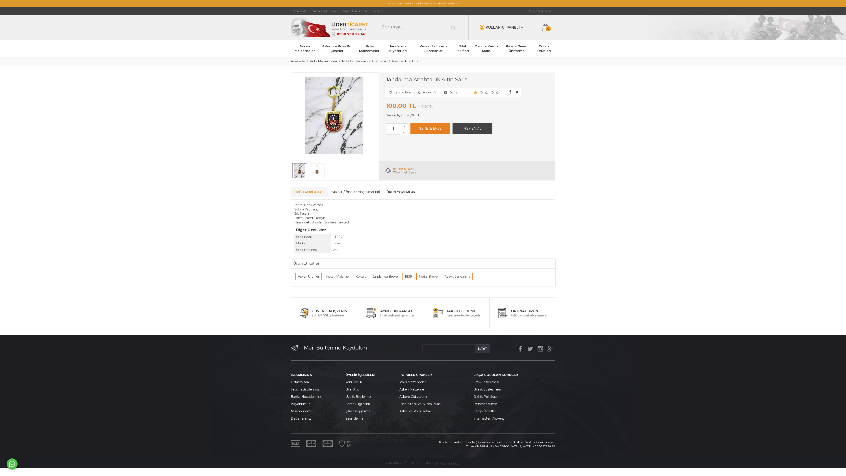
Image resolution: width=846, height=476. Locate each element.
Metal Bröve (428, 277)
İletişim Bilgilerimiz (305, 389)
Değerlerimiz (301, 418)
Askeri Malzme (337, 277)
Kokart (361, 277)
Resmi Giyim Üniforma (516, 48)
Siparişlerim (354, 418)
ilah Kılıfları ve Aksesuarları (421, 404)
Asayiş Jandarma (457, 277)
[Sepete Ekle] (430, 128)
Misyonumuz (301, 411)
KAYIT (482, 348)
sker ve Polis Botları (417, 411)
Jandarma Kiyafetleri (398, 48)
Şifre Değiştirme (358, 411)
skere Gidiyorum (414, 397)
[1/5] (476, 92)
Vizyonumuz (300, 404)
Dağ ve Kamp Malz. (486, 48)
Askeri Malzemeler (305, 48)
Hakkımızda (300, 382)
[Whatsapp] (12, 463)
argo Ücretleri (486, 411)
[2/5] (478, 92)
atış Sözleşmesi (487, 382)
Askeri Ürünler (308, 277)
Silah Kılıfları (463, 48)
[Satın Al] (472, 128)
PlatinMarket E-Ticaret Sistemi (409, 463)
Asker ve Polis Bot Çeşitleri (337, 48)
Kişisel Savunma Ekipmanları (433, 48)
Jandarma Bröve (385, 277)
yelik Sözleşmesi (488, 389)
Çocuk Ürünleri (544, 48)
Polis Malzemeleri (369, 48)
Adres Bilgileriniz (358, 404)
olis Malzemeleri (414, 382)
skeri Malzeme (413, 389)
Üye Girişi (352, 389)
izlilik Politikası (486, 397)
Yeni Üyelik (353, 382)
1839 (408, 277)
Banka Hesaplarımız (306, 397)
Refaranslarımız (485, 404)
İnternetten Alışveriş (488, 418)
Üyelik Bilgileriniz (358, 397)
